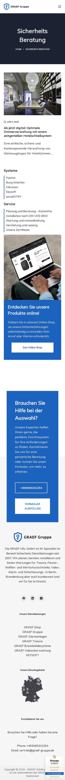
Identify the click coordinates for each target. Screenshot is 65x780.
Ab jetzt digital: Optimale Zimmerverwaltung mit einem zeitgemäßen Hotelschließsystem (27, 132)
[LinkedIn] (32, 598)
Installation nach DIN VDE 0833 (27, 216)
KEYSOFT (32, 655)
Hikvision (12, 187)
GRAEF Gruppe (32, 632)
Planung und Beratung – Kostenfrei (29, 211)
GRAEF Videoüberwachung (32, 650)
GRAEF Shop (32, 627)
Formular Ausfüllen (32, 506)
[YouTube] (41, 598)
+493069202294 (31, 487)
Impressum (32, 776)
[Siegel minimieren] (62, 758)
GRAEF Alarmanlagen (32, 636)
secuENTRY (14, 196)
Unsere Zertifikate (18, 230)
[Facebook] (24, 598)
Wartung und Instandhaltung (25, 220)
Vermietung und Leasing (22, 225)
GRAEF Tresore (32, 641)
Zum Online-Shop (32, 347)
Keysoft (11, 191)
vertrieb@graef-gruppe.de (36, 750)
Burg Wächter (15, 182)
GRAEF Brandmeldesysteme (32, 646)
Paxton (11, 178)
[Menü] (59, 6)
